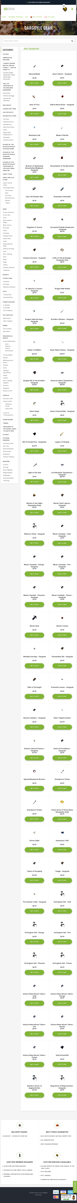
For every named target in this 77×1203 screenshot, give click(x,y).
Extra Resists (9, 351)
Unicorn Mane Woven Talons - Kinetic (62, 1026)
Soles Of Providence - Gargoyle (62, 750)
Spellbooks (6, 475)
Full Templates (8, 310)
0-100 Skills (6, 305)
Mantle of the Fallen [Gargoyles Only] (34, 504)
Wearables (6, 331)
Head (5, 241)
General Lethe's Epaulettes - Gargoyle (62, 382)
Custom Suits (8, 112)
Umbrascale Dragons (7, 59)
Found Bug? (75, 1187)
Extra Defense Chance (7, 346)
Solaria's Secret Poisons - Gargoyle (34, 750)
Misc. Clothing (7, 254)
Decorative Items (9, 116)
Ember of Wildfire (34, 350)
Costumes (6, 281)
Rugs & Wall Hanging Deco (7, 133)
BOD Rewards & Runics (8, 361)
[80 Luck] (62, 741)
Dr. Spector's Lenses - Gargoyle (34, 290)
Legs (4, 251)
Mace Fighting (7, 470)
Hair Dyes (8, 195)
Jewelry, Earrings (8, 249)
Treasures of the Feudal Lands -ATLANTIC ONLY (9, 429)
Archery (5, 464)
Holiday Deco (7, 124)
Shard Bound (8, 419)
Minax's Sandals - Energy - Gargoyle (34, 566)
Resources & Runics (8, 337)
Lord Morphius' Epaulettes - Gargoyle (62, 474)
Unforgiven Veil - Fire (62, 933)
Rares (5, 325)
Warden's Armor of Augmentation (34, 1087)
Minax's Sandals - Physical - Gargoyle (34, 596)
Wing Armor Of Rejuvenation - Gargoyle (62, 1087)
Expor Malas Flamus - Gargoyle (62, 350)
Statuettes (6, 137)
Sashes (5, 265)
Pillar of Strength (34, 687)
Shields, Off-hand (8, 267)
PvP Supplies (8, 315)
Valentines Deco (8, 140)
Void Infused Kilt (62, 1055)
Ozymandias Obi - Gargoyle (62, 657)
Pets (5, 291)
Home (26, 48)
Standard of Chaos (62, 779)
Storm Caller (34, 841)
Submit (72, 41)
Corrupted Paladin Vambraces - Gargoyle (62, 228)
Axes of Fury (34, 105)
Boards (5, 358)
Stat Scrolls (8, 408)
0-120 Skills (6, 308)
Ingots (5, 375)
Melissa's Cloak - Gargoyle (34, 534)
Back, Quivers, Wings (7, 221)
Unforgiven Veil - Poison (62, 963)
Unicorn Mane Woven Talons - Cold (34, 995)
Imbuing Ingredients (7, 371)
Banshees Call (34, 135)
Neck (4, 257)
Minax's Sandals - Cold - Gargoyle (62, 535)
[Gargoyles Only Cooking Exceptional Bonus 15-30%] (62, 495)
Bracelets (6, 228)
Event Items (6, 93)
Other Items (7, 278)
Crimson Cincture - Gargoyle (34, 258)
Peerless (6, 385)
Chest (5, 230)
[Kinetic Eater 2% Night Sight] (62, 1017)
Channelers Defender (62, 197)
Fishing (5, 365)
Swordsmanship (8, 478)
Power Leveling (9, 302)
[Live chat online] (68, 1197)
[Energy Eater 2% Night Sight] (62, 986)
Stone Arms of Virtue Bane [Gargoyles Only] (62, 811)
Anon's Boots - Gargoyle (62, 74)
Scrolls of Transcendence (8, 414)
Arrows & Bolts (7, 355)
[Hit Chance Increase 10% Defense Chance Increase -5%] (34, 710)
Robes (5, 262)
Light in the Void (34, 473)
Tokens (7, 203)
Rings (5, 259)
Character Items (9, 109)
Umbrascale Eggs (8, 96)
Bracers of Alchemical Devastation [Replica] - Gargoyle (34, 168)
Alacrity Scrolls (8, 398)
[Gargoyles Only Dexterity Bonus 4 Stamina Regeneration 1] (34, 863)
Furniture (6, 119)
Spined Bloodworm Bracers (34, 779)
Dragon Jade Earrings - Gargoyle (34, 320)
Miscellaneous (9, 198)
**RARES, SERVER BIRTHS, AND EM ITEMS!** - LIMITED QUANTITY (9, 66)
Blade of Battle (62, 135)
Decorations (9, 190)
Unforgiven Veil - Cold (62, 902)
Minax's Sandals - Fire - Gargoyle (62, 566)
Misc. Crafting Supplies (7, 382)
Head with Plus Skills (8, 245)
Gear (5, 209)
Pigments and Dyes (9, 287)
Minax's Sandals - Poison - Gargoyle (62, 596)
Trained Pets (7, 295)
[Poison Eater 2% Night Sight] (34, 1047)
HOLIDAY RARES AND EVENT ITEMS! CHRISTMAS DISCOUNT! (9, 76)
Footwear (6, 233)
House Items (7, 451)
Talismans (6, 270)
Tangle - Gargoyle (62, 871)
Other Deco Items (8, 127)
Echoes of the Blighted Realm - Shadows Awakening (9, 155)
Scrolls (6, 395)
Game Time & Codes (7, 184)
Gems (5, 368)
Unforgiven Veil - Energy (34, 933)
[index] (9, 9)
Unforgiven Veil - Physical (34, 963)
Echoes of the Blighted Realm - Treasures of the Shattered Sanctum (9, 166)
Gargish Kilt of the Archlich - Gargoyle (34, 382)
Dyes (6, 193)
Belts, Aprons (7, 225)
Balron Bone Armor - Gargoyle (62, 105)
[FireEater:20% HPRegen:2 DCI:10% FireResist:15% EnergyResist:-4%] (62, 281)
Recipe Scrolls (7, 391)
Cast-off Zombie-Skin (34, 197)
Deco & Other (7, 329)
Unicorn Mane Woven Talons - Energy (62, 995)
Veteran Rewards (6, 439)
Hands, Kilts (7, 238)
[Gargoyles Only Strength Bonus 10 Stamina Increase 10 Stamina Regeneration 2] (62, 649)
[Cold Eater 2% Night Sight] (34, 986)
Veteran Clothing (8, 457)
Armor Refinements (9, 341)
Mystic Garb (34, 626)
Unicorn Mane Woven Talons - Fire (34, 1026)
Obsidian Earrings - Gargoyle (34, 657)
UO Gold (6, 54)
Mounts (7, 200)
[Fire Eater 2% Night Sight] (34, 1017)
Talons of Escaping (34, 871)
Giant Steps (34, 411)
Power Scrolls (7, 401)
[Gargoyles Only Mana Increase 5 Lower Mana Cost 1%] (34, 618)
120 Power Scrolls (8, 405)
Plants (5, 130)
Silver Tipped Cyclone (62, 718)
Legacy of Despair (62, 442)
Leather (5, 378)
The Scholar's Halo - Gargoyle (34, 902)
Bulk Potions (7, 318)
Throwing (6, 481)
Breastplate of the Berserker (62, 166)
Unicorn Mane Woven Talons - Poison (34, 1056)
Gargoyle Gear (34, 48)
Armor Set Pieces (8, 212)
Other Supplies (8, 321)
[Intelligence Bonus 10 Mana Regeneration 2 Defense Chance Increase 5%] (62, 863)
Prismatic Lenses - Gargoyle (62, 687)
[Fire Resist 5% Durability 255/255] (34, 526)
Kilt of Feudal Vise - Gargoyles (34, 442)
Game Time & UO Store (8, 178)
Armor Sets (6, 215)
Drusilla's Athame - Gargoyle (62, 319)
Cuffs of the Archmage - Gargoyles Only (62, 259)
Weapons (6, 461)
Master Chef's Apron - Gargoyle (62, 504)
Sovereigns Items (8, 188)
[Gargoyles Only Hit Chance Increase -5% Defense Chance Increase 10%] (62, 66)
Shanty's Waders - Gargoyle (34, 718)
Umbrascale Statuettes (7, 99)
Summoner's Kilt (62, 841)
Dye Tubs (6, 446)
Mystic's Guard (62, 626)
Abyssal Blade (34, 74)
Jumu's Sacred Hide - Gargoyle (62, 411)
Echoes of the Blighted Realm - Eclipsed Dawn (9, 147)
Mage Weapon (7, 472)
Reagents (6, 388)
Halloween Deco (8, 122)
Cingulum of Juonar (34, 227)
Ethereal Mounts (8, 449)
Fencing (5, 467)
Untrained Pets (8, 297)
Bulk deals (7, 105)
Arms (4, 218)
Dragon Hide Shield (62, 289)
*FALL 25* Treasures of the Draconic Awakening (8, 87)
